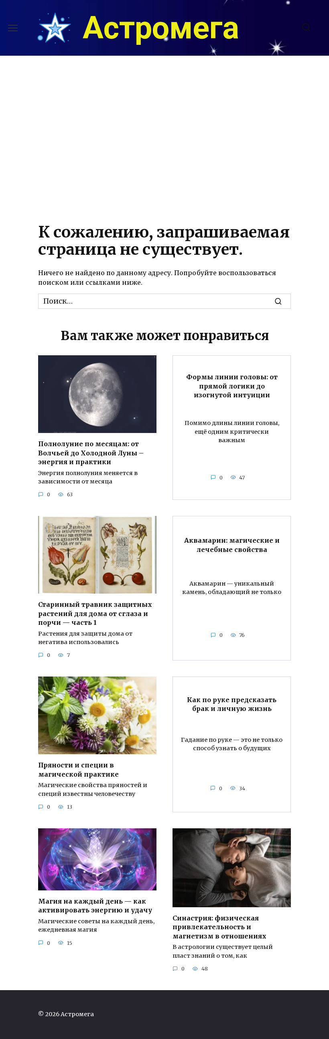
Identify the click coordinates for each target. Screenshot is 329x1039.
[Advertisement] (164, 137)
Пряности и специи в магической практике (78, 769)
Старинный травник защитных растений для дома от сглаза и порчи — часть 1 (95, 613)
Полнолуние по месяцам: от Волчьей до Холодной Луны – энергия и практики (91, 453)
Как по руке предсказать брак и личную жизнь (231, 703)
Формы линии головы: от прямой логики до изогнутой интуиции (232, 386)
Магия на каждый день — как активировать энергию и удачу (95, 905)
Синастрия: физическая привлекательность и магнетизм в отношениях (219, 927)
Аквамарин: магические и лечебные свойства (232, 544)
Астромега (161, 28)
